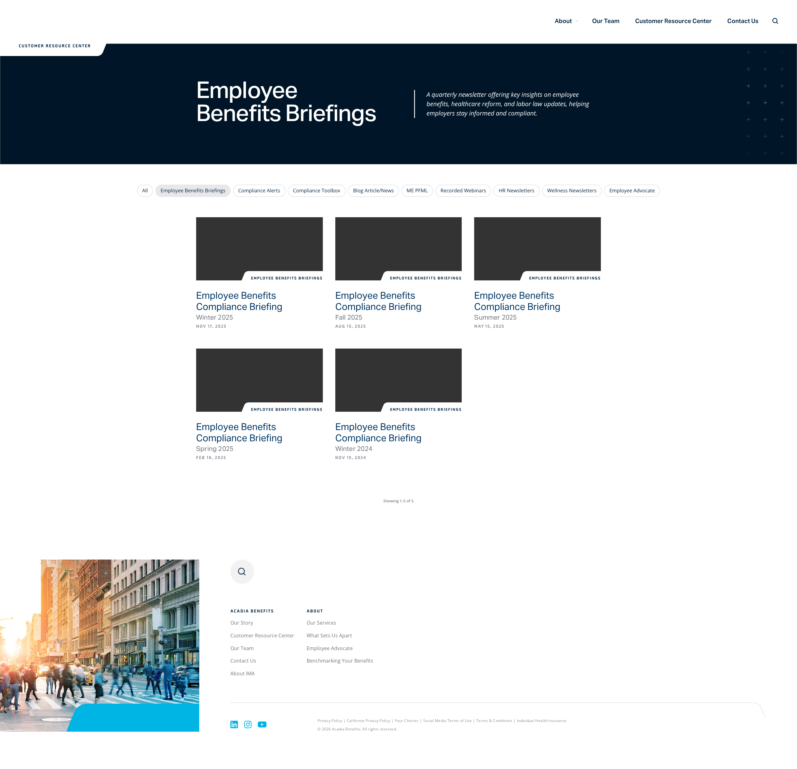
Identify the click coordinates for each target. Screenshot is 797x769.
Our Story (241, 622)
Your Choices (407, 720)
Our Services (321, 622)
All (145, 190)
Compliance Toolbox (316, 190)
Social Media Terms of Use (447, 720)
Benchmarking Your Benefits (340, 660)
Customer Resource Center (262, 635)
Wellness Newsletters (572, 190)
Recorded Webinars (463, 190)
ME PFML (417, 190)
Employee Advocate (632, 190)
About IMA (242, 673)
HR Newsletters (516, 190)
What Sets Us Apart (329, 635)
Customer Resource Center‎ (673, 21)
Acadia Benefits (81, 21)
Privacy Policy (330, 720)
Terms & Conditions (494, 720)
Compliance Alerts (259, 190)
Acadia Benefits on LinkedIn (234, 724)
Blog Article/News (373, 190)
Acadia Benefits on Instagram (248, 724)
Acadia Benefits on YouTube (262, 724)
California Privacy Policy (368, 720)
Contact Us (742, 21)
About (563, 21)
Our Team (606, 21)
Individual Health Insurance (541, 720)
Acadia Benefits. (346, 729)
